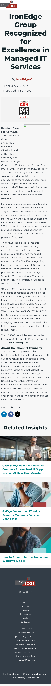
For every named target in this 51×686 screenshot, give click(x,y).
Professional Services (25, 656)
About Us (26, 606)
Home (25, 602)
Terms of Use (33, 678)
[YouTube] (27, 592)
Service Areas (25, 614)
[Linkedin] (24, 592)
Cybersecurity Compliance (25, 636)
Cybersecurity (26, 629)
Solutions (25, 610)
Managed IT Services (25, 632)
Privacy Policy (18, 678)
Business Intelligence (25, 644)
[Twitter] (20, 592)
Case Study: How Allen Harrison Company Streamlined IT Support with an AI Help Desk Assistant (24, 469)
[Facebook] (31, 592)
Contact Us (25, 622)
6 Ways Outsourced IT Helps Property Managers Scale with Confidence (22, 515)
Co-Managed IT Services (25, 652)
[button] (4, 414)
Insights (25, 618)
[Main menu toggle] (48, 3)
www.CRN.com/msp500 (14, 342)
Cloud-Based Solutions (25, 640)
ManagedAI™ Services (25, 660)
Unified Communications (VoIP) (25, 648)
